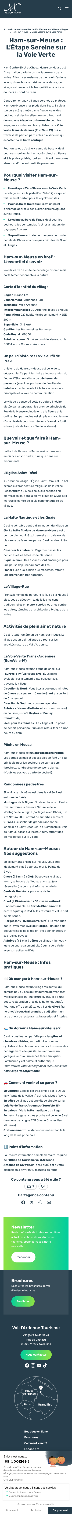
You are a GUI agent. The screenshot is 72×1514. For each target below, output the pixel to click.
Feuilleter (23, 1301)
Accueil (8, 29)
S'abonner (23, 1257)
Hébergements (29, 1071)
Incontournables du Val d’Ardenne (31, 29)
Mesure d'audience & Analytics (23, 1496)
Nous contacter (36, 1354)
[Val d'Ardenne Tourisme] (12, 8)
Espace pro (31, 1449)
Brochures (31, 1437)
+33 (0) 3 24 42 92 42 (36, 1335)
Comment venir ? (35, 1443)
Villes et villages (60, 29)
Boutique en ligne (36, 1431)
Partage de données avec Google (25, 1492)
